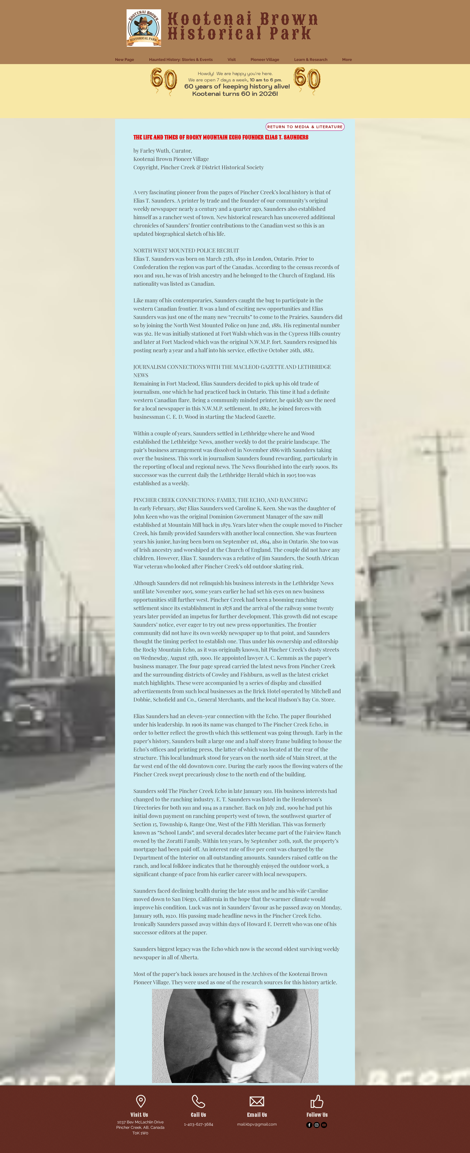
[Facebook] (309, 1125)
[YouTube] (324, 1125)
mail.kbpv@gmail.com (257, 1124)
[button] (235, 59)
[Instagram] (317, 1125)
